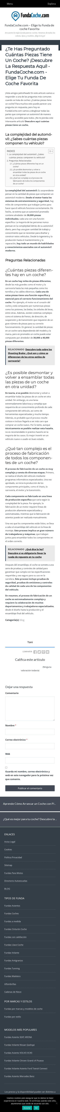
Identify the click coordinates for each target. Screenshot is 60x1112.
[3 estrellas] (25, 665)
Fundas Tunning (12, 968)
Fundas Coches (11, 913)
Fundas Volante (11, 952)
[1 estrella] (12, 665)
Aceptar (27, 1108)
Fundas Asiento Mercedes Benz (19, 1076)
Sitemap (8, 865)
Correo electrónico (16, 739)
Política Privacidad (13, 857)
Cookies (8, 849)
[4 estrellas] (32, 665)
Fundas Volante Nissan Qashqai (19, 1044)
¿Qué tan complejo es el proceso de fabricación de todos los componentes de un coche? (29, 181)
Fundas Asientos (12, 905)
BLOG (7, 888)
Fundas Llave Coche (13, 944)
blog (22, 620)
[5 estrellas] (38, 665)
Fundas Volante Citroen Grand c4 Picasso (24, 1060)
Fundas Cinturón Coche (15, 929)
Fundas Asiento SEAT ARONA (18, 1037)
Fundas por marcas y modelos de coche (23, 1008)
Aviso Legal (9, 841)
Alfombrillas (10, 984)
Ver (36, 1108)
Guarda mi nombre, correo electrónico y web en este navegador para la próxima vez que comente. (29, 775)
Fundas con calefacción (15, 937)
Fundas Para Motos (13, 873)
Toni (30, 642)
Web (7, 753)
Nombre (10, 725)
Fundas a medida (12, 921)
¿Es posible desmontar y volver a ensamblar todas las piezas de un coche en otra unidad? (29, 172)
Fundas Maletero (12, 976)
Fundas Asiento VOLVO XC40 (18, 1052)
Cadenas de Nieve (12, 991)
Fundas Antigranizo (13, 960)
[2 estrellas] (18, 665)
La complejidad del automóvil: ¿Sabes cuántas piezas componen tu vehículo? (27, 156)
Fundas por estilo (12, 1016)
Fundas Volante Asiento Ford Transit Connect (25, 1068)
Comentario (12, 693)
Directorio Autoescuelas (15, 880)
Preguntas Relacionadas (20, 160)
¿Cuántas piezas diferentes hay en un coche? (28, 165)
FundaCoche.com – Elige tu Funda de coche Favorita (29, 27)
